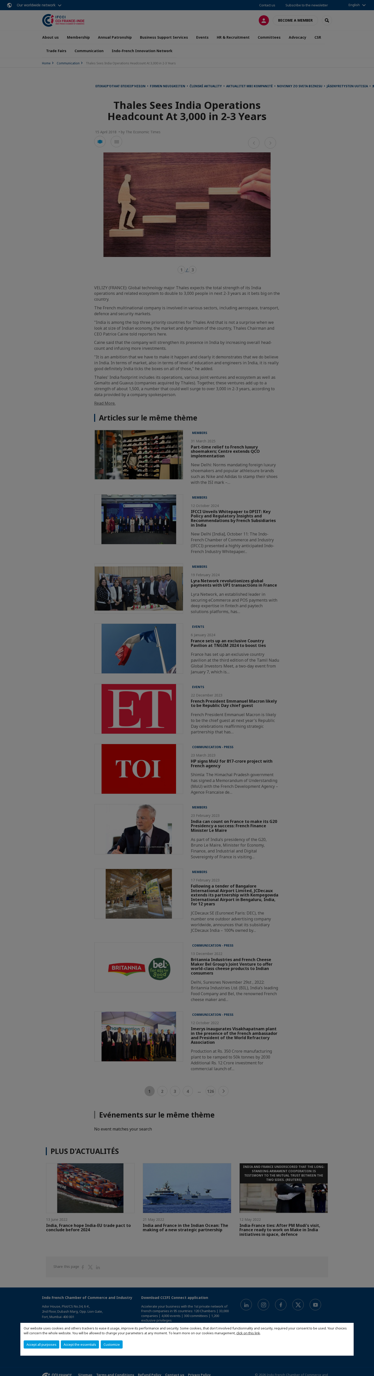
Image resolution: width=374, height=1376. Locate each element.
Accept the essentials (80, 1344)
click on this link (248, 1333)
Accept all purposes (41, 1344)
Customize (112, 1344)
